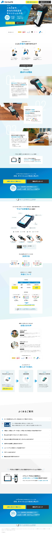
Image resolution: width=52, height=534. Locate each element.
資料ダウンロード (45, 2)
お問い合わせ (32, 2)
